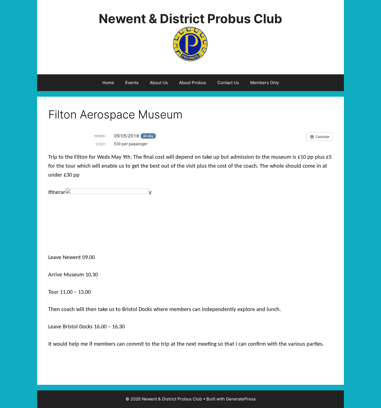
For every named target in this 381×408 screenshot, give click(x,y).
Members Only (264, 82)
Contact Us (228, 82)
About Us (159, 82)
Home (108, 82)
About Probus (192, 82)
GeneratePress (241, 399)
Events (132, 82)
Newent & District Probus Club (190, 18)
